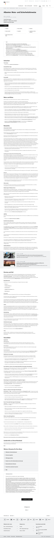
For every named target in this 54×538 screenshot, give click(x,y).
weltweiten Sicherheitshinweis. (14, 64)
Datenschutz (8, 536)
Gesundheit (19, 31)
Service (40, 6)
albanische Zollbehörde (19, 328)
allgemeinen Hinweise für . (14, 218)
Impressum (5, 536)
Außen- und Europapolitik (28, 5)
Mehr (4, 445)
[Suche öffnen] (49, 6)
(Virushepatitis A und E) (8, 383)
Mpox (10, 391)
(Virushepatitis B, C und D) (26, 391)
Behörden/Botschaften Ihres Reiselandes (22, 51)
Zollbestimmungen (17, 278)
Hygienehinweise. (17, 385)
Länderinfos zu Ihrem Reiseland (33, 32)
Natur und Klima (19, 28)
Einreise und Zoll (7, 31)
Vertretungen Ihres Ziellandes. (8, 276)
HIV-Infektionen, (6, 391)
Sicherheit (6, 28)
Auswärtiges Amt (20, 5)
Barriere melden (13, 536)
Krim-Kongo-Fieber (8, 372)
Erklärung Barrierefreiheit (19, 536)
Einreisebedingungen (10, 133)
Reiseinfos (31, 28)
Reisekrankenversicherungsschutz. (21, 50)
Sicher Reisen (35, 5)
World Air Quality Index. (25, 419)
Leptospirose (5, 403)
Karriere (44, 5)
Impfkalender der (33, 351)
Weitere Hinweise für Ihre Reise (9, 35)
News (47, 5)
